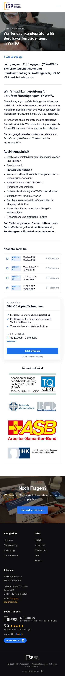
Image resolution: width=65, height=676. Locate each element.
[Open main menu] (58, 6)
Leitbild (38, 540)
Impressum (40, 545)
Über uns (8, 540)
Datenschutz (41, 550)
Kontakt (38, 560)
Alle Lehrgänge (14, 57)
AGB (37, 555)
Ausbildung (9, 550)
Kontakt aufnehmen (32, 510)
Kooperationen (11, 555)
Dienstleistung (11, 545)
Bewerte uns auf (13, 640)
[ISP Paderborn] (12, 6)
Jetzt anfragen (32, 351)
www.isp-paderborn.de (32, 671)
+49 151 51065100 (19, 593)
